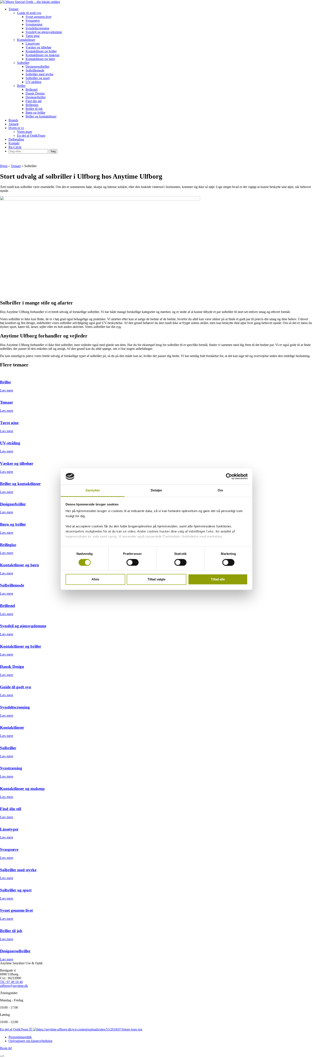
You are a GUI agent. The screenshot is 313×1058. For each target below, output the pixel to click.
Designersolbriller (37, 66)
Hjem (3, 166)
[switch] (132, 562)
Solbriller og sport (38, 78)
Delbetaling (16, 139)
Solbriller (23, 63)
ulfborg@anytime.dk (14, 986)
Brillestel (31, 89)
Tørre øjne (33, 36)
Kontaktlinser (26, 40)
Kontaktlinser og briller (41, 51)
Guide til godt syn (29, 13)
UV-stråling (33, 82)
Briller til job (34, 109)
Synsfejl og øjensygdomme (44, 32)
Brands (13, 120)
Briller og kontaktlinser (41, 116)
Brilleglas (32, 105)
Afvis (95, 579)
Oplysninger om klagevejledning (30, 1041)
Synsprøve (33, 20)
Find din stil (34, 101)
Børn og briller (35, 112)
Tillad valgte (156, 579)
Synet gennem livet (38, 17)
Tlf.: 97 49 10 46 (11, 982)
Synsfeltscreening (37, 28)
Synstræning (34, 24)
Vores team (24, 132)
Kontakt (14, 143)
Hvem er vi (16, 128)
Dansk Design (35, 93)
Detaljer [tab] (156, 490)
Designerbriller (36, 97)
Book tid (6, 1048)
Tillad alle (218, 579)
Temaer (14, 9)
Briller (21, 86)
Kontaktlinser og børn (40, 59)
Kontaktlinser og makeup (42, 55)
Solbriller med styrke (39, 74)
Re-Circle (15, 147)
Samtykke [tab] (92, 490)
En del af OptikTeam (31, 135)
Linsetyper (33, 43)
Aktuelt (14, 124)
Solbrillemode (35, 70)
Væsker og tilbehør (38, 47)
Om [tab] (220, 490)
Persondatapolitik (20, 1037)
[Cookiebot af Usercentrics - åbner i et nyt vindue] (229, 476)
